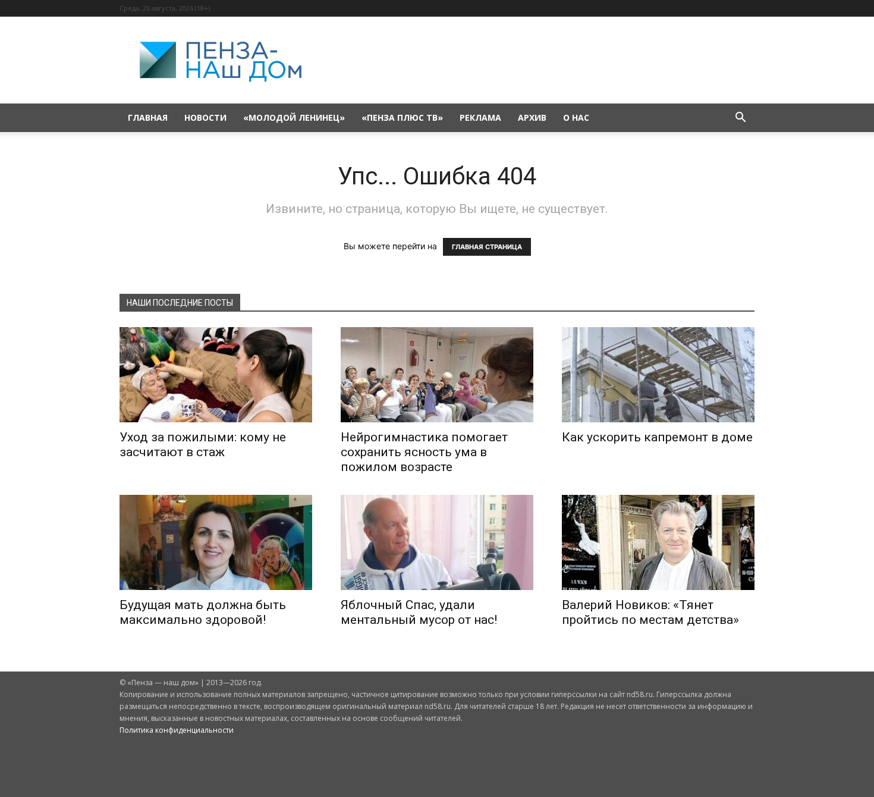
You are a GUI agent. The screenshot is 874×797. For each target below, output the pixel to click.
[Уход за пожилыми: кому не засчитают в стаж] (216, 374)
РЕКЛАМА (480, 117)
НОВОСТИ (205, 117)
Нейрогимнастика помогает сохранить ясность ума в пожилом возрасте (424, 452)
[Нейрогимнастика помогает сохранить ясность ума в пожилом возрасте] (437, 374)
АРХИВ (532, 117)
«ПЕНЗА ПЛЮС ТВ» (402, 117)
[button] (740, 118)
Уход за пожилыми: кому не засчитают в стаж (203, 444)
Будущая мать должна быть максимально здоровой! (203, 612)
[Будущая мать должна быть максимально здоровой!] (216, 542)
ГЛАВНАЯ (148, 117)
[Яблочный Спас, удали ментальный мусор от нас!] (437, 542)
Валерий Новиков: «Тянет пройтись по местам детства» (650, 612)
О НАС (576, 117)
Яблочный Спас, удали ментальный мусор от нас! (419, 612)
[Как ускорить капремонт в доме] (658, 374)
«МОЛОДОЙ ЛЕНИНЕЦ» (294, 117)
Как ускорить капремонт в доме (657, 437)
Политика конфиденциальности (177, 730)
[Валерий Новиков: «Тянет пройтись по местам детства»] (658, 542)
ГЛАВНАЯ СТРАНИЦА (487, 247)
